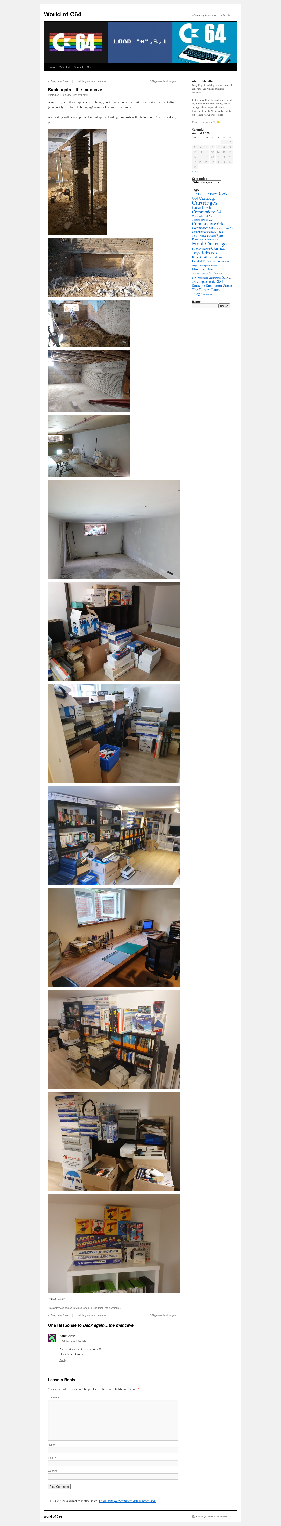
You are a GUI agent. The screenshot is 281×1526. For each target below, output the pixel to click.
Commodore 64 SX (202, 219)
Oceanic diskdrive (200, 273)
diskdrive (197, 236)
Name (52, 1444)
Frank (84, 94)
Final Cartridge (209, 243)
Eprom (220, 235)
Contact (78, 67)
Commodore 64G (203, 228)
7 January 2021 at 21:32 (73, 1340)
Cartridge (207, 198)
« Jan (195, 171)
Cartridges (204, 202)
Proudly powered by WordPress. (212, 1516)
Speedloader (208, 281)
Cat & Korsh (201, 207)
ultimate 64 (207, 294)
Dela (220, 232)
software (196, 282)
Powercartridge (200, 277)
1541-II (203, 194)
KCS (214, 253)
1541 (195, 194)
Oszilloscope (215, 273)
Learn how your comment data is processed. (127, 1501)
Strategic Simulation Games (212, 285)
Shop (90, 67)
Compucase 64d (201, 232)
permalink (114, 1307)
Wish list (64, 67)
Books (223, 193)
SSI (220, 281)
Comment (54, 1397)
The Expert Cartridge (208, 289)
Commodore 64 (206, 211)
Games (218, 248)
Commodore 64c (208, 223)
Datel (214, 232)
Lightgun (217, 257)
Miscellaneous (83, 1307)
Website (52, 1471)
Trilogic (197, 293)
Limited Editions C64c (206, 261)
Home (51, 67)
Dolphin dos (209, 236)
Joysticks (201, 252)
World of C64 (62, 13)
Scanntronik (215, 277)
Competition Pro (224, 228)
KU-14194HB (201, 257)
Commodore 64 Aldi (202, 216)
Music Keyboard (204, 269)
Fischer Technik (201, 249)
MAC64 (225, 261)
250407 (212, 194)
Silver (227, 277)
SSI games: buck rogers (165, 81)
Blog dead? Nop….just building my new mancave (77, 81)
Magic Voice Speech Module (204, 265)
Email (52, 1457)
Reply (62, 1360)
